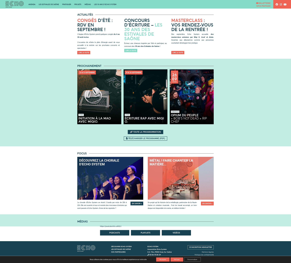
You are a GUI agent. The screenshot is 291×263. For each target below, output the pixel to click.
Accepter (163, 259)
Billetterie (264, 3)
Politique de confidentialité (204, 255)
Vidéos (176, 233)
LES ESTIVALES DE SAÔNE (121, 249)
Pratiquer (66, 4)
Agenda (31, 4)
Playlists (145, 233)
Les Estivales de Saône (49, 4)
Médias (88, 4)
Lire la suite (83, 53)
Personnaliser (192, 259)
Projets (77, 4)
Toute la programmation (147, 132)
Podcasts (114, 233)
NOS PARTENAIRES (118, 252)
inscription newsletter (201, 247)
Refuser (177, 259)
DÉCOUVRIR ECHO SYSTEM (121, 246)
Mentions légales (208, 252)
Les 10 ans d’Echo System (105, 4)
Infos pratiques (263, 6)
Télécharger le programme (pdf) (146, 138)
